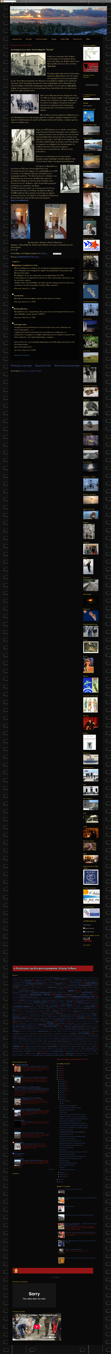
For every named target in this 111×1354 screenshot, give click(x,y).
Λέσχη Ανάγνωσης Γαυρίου (23, 1013)
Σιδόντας (89, 1031)
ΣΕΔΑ (83, 1031)
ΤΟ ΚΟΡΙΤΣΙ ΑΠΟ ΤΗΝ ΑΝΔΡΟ (77, 1046)
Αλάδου (55, 980)
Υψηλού (44, 1048)
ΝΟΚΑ (16, 1023)
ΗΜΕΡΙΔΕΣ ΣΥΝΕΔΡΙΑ (41, 1002)
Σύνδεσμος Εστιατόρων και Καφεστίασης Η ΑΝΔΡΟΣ (75, 1043)
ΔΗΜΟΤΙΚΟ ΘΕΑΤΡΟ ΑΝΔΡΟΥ (90, 991)
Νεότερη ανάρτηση (21, 365)
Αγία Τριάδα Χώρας (66, 977)
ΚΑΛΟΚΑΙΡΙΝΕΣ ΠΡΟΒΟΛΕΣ (21, 1007)
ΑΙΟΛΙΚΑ (37, 981)
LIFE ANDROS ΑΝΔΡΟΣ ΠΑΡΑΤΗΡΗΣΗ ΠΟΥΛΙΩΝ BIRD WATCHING (48, 1055)
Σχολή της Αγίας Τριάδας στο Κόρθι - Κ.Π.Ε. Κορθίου (33, 1077)
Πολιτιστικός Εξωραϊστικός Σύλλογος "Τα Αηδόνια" (35, 1029)
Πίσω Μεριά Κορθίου (71, 1028)
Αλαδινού (50, 980)
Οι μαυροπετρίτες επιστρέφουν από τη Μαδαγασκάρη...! (74, 1127)
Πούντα (95, 1029)
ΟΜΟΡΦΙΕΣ (50, 1023)
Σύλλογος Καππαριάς (56, 1036)
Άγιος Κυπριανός (24, 979)
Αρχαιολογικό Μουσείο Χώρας (59, 985)
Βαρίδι (38, 987)
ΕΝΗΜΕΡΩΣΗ (23, 257)
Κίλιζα (54, 1008)
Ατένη (94, 985)
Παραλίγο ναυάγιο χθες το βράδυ (68, 1105)
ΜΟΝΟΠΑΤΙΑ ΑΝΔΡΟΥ (20, 1018)
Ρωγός (70, 1031)
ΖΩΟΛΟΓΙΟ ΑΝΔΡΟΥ (27, 1002)
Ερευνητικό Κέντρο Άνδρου (33, 1000)
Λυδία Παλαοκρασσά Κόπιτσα (82, 1013)
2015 (60, 1068)
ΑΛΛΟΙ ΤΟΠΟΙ (77, 981)
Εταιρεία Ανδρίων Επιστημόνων (49, 1000)
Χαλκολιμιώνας (83, 1051)
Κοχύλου (48, 1010)
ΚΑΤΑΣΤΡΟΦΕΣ (90, 1007)
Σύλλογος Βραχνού (19, 1153)
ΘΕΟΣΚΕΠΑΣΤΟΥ (80, 1002)
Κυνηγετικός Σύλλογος (92, 1010)
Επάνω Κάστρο (68, 998)
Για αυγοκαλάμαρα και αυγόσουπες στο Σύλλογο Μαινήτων (80, 1258)
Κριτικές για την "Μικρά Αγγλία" (73, 1249)
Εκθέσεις (77, 995)
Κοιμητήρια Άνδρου (77, 1008)
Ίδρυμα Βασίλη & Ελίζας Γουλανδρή (53, 1003)
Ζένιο (15, 1002)
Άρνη (32, 985)
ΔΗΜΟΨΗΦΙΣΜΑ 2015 (18, 992)
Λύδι (73, 1013)
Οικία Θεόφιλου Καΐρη (40, 1023)
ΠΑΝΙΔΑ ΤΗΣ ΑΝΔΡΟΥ (67, 1025)
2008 (60, 1181)
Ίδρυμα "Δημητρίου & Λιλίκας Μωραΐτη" (34, 1003)
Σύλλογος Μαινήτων (64, 1038)
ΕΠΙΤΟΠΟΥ (22, 1000)
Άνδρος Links (65, 39)
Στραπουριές (58, 1033)
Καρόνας (64, 1006)
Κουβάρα (27, 1010)
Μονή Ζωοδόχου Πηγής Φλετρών (67, 1016)
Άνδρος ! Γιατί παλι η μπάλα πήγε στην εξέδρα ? (32, 1132)
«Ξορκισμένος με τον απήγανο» (68, 1138)
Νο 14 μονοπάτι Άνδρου (82, 1021)
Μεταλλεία (56, 1015)
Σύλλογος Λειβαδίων (53, 1038)
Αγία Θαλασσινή (26, 977)
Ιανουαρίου (63, 1176)
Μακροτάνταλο (17, 1015)
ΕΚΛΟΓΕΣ (84, 995)
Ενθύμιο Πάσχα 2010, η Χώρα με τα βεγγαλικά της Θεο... (74, 1152)
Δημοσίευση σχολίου (22, 355)
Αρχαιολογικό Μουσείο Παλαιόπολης (43, 985)
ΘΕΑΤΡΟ (69, 1002)
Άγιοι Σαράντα (75, 977)
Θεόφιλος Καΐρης (20, 1003)
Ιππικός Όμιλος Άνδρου (29, 1005)
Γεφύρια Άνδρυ (45, 989)
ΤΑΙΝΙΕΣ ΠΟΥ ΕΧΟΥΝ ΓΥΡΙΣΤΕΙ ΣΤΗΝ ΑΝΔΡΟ (35, 1046)
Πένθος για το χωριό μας (27, 1121)
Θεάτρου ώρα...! (64, 1149)
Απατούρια (72, 984)
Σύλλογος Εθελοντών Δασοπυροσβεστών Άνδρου (27, 1109)
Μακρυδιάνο (25, 1015)
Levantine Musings (19, 1159)
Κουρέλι (42, 1010)
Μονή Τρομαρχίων (93, 1016)
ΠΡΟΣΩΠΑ (16, 1031)
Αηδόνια (21, 980)
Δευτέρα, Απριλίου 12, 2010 (25, 350)
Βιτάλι (61, 987)
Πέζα (61, 1026)
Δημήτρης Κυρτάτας (43, 991)
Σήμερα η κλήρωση (64, 1160)
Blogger (57, 1277)
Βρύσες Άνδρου (93, 987)
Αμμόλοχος (87, 981)
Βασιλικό (44, 987)
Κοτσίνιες (21, 1010)
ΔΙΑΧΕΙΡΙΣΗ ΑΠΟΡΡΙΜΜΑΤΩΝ (40, 993)
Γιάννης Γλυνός (53, 989)
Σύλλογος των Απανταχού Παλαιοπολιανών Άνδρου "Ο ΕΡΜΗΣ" (33, 1041)
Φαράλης (78, 1048)
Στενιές (41, 1033)
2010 (60, 1079)
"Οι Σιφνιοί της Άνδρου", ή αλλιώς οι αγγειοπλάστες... (73, 1116)
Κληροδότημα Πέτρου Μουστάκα (64, 1008)
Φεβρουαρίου (63, 1174)
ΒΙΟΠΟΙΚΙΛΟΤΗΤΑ (52, 987)
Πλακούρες (15, 1029)
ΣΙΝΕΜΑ (17, 1033)
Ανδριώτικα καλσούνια (64, 982)
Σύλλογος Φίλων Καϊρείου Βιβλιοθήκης (59, 1041)
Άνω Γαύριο (49, 984)
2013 (60, 1073)
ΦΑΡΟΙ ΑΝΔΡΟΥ (90, 1048)
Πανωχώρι (84, 1025)
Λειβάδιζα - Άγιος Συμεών (65, 1011)
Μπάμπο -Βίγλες (28, 1020)
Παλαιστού (95, 1023)
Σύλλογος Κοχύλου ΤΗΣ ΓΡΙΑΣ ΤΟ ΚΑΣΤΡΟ (38, 1038)
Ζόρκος (19, 1002)
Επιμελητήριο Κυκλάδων (78, 998)
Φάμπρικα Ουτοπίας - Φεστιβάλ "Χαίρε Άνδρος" (65, 1048)
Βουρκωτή (77, 987)
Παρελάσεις (39, 1026)
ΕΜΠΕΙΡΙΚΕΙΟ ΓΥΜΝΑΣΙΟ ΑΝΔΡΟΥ (28, 997)
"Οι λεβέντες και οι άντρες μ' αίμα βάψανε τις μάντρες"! (34, 1066)
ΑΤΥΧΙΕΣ (15, 987)
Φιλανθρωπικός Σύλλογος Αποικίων (33, 1050)
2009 (60, 1179)
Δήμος (80, 991)
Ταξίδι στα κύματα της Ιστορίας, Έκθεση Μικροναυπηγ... (74, 1119)
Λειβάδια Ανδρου (19, 1076)
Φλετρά (34, 1051)
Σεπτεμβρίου (63, 1088)
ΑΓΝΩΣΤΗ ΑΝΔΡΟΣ (60, 979)
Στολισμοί (62, 1167)
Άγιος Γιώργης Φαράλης (92, 977)
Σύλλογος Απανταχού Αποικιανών (51, 1035)
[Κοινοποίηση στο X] (57, 254)
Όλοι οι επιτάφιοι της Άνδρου (67, 1165)
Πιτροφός (81, 1028)
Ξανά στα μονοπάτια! (65, 1101)
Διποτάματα (71, 992)
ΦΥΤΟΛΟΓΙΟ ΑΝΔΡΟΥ (57, 1051)
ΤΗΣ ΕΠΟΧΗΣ (52, 1046)
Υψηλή (39, 1048)
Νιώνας (73, 1021)
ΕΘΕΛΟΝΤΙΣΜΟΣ (87, 993)
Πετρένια (52, 1028)
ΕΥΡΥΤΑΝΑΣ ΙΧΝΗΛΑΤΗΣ (21, 1064)
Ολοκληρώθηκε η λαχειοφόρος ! (68, 1154)
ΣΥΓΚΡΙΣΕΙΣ (73, 1033)
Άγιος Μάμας (32, 979)
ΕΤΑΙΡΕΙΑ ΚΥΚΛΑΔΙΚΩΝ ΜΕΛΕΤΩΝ (66, 1000)
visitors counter (87, 925)
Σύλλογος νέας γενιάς (48, 1039)
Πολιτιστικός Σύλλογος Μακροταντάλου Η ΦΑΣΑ (74, 1029)
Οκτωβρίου (63, 1086)
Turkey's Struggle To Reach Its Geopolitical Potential (32, 1160)
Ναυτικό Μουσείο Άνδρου (78, 1020)
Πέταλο (46, 1028)
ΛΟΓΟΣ (58, 1013)
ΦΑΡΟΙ (83, 1048)
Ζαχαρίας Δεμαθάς (95, 1000)
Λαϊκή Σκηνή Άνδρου (31, 1011)
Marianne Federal (78, 1055)
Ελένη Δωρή (15, 997)
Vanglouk (85, 1055)
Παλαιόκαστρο (79, 1023)
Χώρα (37, 257)
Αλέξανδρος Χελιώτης (63, 980)
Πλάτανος (21, 1029)
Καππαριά (41, 1007)
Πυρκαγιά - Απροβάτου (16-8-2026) (29, 1110)
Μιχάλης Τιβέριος (25, 1016)
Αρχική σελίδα (17, 39)
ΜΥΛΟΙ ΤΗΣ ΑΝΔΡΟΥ (59, 1020)
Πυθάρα (23, 1031)
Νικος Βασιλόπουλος (47, 1021)
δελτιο (16, 991)
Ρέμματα (60, 1031)
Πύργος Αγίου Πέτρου (31, 1031)
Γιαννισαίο (61, 989)
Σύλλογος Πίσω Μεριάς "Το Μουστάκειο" (76, 1039)
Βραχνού (85, 987)
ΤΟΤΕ (31, 257)
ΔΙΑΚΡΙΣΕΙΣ (26, 992)
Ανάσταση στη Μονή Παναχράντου (68, 1163)
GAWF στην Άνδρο (28, 1055)
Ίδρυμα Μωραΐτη (18, 1005)
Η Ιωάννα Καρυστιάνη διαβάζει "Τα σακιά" (70, 1107)
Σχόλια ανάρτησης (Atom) (31, 371)
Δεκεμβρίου (63, 1081)
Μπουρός (50, 1020)
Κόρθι (14, 1010)
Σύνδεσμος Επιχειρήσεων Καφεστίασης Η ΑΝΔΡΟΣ (24, 1043)
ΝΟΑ (97, 1021)
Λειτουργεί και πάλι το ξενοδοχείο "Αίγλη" (70, 1141)
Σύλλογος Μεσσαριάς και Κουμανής (79, 1038)
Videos (88, 39)
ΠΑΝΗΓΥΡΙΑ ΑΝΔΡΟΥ (54, 1025)
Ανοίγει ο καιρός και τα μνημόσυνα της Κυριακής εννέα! (74, 1125)
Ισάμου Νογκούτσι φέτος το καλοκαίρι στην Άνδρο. (73, 1143)
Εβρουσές (78, 992)
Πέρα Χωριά (90, 1026)
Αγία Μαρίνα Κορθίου (42, 977)
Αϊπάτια (44, 980)
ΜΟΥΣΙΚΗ (81, 1018)
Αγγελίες (19, 977)
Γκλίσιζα (91, 989)
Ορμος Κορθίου (61, 1023)
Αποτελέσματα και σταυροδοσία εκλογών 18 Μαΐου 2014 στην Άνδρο (81, 1198)
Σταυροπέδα (33, 1033)
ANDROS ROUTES (70, 1053)
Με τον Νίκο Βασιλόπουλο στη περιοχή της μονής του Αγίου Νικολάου (80, 1241)
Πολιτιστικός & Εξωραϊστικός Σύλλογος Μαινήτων (28, 1098)
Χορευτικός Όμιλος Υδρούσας (18, 1053)
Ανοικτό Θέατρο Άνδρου (18, 984)
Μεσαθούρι (43, 1015)
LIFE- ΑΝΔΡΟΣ (69, 1055)
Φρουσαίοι (40, 1051)
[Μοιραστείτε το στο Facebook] (59, 254)
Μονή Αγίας (44, 1016)
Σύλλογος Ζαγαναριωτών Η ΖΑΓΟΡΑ (42, 1036)
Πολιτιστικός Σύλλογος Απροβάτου (54, 1029)
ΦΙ (22, 1050)
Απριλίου (62, 1099)
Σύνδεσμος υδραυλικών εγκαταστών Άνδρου (34, 1044)
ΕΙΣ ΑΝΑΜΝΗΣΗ (23, 995)
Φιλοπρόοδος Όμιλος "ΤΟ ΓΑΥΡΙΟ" (22, 1051)
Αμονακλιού (94, 980)
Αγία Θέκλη (33, 977)
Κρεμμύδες (64, 1010)
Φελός (19, 1050)
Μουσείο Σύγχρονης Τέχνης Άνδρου (66, 1018)
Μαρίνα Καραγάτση (34, 1015)
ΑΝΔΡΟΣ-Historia (19, 1142)
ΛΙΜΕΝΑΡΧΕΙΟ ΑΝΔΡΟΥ (48, 1013)
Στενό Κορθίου (49, 1033)
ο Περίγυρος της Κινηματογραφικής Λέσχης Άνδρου (36, 9)
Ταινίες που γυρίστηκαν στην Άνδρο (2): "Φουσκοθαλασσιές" (80, 1232)
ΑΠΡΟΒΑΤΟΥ (18, 985)
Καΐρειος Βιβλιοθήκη (42, 1005)
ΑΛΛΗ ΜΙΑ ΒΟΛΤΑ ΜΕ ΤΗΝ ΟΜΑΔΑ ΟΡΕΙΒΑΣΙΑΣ (72, 1132)
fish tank (62, 1103)
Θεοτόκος (90, 1002)
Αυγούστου (63, 1090)
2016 (60, 1066)
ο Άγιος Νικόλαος (31, 1023)
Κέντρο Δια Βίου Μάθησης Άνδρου (20, 1008)
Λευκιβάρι (38, 1013)
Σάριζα (74, 1031)
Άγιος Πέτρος (47, 979)
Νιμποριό (68, 1021)
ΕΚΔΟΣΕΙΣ (58, 995)
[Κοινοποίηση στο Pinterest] (60, 254)
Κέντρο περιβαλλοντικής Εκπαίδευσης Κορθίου (40, 1008)
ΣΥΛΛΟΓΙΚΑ (84, 1033)
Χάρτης (53, 39)
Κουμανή (37, 1010)
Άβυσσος (14, 977)
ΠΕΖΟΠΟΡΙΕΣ (67, 1026)
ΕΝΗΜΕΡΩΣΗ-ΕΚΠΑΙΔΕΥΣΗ (82, 997)
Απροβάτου (26, 985)
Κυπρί (14, 1011)
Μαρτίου (62, 1172)
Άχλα (32, 987)
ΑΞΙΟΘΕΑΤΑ (59, 984)
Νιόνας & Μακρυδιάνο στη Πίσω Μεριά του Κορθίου (73, 1123)
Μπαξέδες (35, 1020)
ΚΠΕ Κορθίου (56, 1010)
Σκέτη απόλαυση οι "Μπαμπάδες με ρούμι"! (71, 1121)
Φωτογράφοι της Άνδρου (72, 1051)
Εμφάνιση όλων (51, 1169)
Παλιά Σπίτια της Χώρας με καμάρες (30, 1144)
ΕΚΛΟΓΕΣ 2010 (93, 995)
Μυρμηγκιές (69, 1020)
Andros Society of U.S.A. (82, 1053)
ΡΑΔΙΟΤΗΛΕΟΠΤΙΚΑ (43, 1031)
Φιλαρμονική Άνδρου (90, 1050)
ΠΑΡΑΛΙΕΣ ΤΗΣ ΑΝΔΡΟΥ (19, 1026)
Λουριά (69, 1013)
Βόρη (66, 987)
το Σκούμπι (88, 1046)
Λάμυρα (42, 1011)
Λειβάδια (54, 1011)
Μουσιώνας (21, 1020)
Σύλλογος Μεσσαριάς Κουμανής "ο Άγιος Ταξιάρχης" (30, 1039)
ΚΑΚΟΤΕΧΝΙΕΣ (54, 1005)
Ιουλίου (62, 1092)
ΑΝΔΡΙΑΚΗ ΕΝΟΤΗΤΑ (27, 982)
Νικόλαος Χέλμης (37, 1021)
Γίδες (67, 989)
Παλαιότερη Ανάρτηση (67, 365)
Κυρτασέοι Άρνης (21, 1011)
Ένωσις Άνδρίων (16, 998)
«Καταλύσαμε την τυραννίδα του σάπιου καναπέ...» (73, 1114)
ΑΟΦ (67, 984)
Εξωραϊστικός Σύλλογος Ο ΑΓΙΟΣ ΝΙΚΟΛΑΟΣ (30, 998)
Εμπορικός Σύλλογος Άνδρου (46, 997)
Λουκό (64, 1013)
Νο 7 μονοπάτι (91, 1021)
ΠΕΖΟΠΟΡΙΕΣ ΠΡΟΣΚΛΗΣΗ (78, 1026)
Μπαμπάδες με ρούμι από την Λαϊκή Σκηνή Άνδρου (73, 1136)
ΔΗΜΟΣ (71, 991)
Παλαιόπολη (87, 1023)
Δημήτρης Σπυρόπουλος (23, 265)
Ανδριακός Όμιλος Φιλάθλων (40, 982)
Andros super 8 (92, 1053)
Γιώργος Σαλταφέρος (84, 989)
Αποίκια (79, 984)
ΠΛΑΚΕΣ (94, 1028)
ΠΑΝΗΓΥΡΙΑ (42, 1025)
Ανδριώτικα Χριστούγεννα (77, 982)
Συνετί (48, 1044)
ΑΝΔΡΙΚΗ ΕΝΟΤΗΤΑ (53, 982)
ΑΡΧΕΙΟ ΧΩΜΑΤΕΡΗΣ (72, 985)
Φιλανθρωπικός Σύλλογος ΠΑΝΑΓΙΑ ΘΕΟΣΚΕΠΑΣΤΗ (54, 1050)
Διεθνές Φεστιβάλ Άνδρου (60, 993)
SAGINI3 (16, 1131)
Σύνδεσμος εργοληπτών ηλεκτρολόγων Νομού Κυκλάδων (49, 1043)
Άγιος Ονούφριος (39, 979)
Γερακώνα (39, 989)
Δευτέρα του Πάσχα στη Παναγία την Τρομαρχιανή (73, 1156)
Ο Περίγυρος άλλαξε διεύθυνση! (73, 1189)
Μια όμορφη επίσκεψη (26, 1099)
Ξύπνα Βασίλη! (63, 1112)
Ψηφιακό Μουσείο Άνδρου (52, 1053)
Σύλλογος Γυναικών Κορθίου (26, 1036)
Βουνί (71, 987)
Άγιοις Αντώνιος (82, 977)
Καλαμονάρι (85, 1005)
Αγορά (70, 979)
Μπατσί (43, 1020)
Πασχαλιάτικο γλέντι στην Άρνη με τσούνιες (71, 1158)
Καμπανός (35, 1006)
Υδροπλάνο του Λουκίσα (30, 1048)
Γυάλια (96, 989)
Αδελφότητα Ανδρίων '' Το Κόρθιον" (81, 979)
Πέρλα (41, 1028)
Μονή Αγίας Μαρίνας (53, 1016)
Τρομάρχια (15, 1048)
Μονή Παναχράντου (82, 1016)
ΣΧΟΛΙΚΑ (55, 1044)
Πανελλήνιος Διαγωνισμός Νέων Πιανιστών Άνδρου (24, 1025)
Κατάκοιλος (80, 1007)
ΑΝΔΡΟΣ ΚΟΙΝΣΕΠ (91, 982)
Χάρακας (90, 1051)
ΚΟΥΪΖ (31, 1010)
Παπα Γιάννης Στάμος (92, 1025)
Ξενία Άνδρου (22, 1023)
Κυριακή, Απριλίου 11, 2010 (24, 288)
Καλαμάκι (78, 1005)
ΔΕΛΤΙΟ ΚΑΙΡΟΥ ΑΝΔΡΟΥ (27, 991)
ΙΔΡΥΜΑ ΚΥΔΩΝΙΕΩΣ (84, 1003)
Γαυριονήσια (32, 989)
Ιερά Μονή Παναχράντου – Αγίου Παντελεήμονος (27, 1087)
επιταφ (16, 1000)
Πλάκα (88, 1028)
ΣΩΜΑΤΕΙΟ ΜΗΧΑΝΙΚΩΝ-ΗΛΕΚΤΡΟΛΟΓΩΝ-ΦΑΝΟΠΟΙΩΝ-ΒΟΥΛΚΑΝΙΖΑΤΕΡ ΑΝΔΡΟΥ (78, 1044)
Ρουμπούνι (66, 1031)
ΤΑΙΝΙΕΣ (16, 1046)
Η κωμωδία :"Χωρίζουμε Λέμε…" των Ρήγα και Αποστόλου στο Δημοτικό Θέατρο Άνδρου (81, 1224)
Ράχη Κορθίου (53, 1031)
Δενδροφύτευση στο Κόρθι (66, 1147)
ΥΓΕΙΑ (22, 1048)
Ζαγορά (86, 1000)
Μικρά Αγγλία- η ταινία (68, 1015)
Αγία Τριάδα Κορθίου (53, 977)
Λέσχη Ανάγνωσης (85, 1011)
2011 (60, 1077)
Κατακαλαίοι (70, 1007)
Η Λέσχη (28, 39)
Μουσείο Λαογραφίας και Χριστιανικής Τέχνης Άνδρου (42, 1018)
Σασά (79, 1031)
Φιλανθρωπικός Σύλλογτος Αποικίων (75, 1050)
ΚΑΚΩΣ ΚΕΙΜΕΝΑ (67, 1005)
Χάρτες (95, 1051)
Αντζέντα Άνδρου (41, 39)
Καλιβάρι (93, 1005)
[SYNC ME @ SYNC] (88, 932)
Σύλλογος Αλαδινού (38, 1035)
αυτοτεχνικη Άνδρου (25, 987)
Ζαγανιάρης (78, 1000)
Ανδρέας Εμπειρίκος (17, 982)
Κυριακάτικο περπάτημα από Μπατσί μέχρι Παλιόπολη (79, 1215)
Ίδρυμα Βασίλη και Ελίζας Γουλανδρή (70, 1003)
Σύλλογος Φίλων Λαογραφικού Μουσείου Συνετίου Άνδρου (84, 1041)
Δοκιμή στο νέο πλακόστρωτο (67, 1110)
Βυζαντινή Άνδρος (16, 989)
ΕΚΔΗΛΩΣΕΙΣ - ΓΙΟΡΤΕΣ (40, 994)
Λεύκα (32, 1013)
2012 (60, 1075)
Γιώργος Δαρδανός (74, 989)
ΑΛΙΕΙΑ (70, 980)
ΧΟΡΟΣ (28, 1053)
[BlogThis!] (55, 254)
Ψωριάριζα (62, 1053)
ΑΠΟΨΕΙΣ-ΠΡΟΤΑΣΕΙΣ (91, 984)
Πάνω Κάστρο (77, 1025)
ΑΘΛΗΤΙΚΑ (28, 981)
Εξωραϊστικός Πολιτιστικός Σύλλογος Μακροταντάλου (52, 998)
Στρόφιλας (66, 1033)
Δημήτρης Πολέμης (52, 991)
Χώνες (33, 1053)
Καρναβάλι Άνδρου (53, 1007)
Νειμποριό (15, 1021)
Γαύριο (24, 989)
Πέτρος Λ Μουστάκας (59, 1028)
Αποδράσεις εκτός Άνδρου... (67, 1130)
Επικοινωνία (77, 39)
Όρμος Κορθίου (70, 1023)
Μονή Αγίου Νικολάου (35, 1016)
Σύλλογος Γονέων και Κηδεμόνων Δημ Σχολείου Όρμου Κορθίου (73, 1035)
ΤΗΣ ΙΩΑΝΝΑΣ (64, 1046)
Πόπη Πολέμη (90, 1029)
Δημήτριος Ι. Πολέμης (61, 991)
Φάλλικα (50, 1048)
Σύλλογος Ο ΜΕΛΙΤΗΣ (60, 1039)
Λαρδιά (48, 1011)
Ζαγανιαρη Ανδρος (19, 1120)
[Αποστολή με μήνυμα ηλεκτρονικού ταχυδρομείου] (54, 254)
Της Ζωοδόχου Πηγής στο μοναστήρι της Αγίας (71, 1145)
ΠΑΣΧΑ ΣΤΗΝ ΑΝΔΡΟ (50, 1026)
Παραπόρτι (31, 1026)
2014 (60, 1071)
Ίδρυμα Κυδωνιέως (94, 1003)
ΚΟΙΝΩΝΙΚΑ (87, 1008)
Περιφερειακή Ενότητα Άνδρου (30, 1028)
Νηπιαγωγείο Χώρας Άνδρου (26, 1021)
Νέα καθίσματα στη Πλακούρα (67, 1169)
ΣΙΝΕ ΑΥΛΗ (95, 1031)
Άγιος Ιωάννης (16, 979)
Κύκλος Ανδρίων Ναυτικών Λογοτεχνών (77, 1010)
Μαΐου (62, 1097)
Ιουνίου (62, 1095)
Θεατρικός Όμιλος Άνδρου (57, 1002)
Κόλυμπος (95, 1008)
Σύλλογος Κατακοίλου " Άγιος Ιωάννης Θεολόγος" (74, 1036)
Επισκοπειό (95, 998)
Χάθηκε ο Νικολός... (70, 1206)
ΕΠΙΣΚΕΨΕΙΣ (88, 998)
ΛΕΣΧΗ (75, 1011)
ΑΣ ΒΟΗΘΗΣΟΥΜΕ (84, 985)
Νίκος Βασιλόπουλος (60, 1021)
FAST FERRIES (19, 1055)
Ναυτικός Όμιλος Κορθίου (91, 1020)
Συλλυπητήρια (18, 1155)
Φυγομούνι (47, 1051)
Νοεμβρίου (63, 1083)
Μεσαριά (49, 1015)
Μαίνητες (93, 1013)
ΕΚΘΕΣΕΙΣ (69, 995)
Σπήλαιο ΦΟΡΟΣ (25, 1033)
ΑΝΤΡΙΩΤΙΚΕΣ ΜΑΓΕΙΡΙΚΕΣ (34, 984)
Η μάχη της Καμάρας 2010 (66, 1134)
